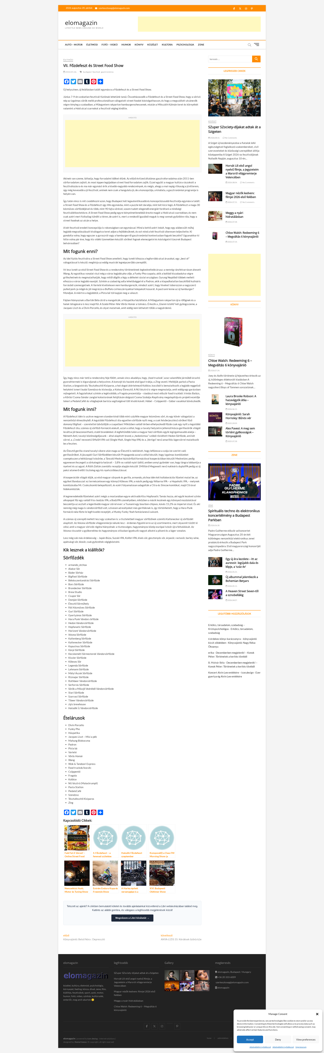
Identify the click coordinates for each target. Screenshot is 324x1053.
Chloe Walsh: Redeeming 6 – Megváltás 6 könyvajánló (242, 234)
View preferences (306, 1039)
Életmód (92, 44)
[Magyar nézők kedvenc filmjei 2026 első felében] (215, 196)
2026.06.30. (215, 525)
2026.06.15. (232, 409)
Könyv (139, 44)
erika (211, 652)
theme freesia (80, 1042)
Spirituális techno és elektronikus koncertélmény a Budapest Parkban (234, 515)
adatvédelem (223, 1038)
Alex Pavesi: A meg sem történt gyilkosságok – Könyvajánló (240, 432)
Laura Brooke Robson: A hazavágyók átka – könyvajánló (241, 400)
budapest (87, 72)
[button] (317, 1014)
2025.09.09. (232, 423)
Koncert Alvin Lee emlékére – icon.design (231, 672)
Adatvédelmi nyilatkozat (260, 1047)
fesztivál (96, 72)
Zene (201, 44)
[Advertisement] (199, 24)
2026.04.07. (232, 600)
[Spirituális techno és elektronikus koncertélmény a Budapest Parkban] (234, 481)
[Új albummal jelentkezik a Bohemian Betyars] (215, 580)
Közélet (152, 44)
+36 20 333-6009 (226, 977)
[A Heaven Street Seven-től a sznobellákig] (215, 594)
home (209, 1038)
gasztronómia (107, 72)
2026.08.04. (232, 182)
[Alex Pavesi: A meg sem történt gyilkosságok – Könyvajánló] (215, 431)
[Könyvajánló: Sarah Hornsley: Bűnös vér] (215, 417)
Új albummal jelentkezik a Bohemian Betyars (242, 579)
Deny (278, 1039)
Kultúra (167, 44)
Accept (250, 1039)
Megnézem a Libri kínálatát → (132, 918)
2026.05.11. (232, 586)
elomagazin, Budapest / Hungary (234, 971)
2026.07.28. (232, 222)
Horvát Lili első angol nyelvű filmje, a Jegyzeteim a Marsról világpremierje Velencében (242, 171)
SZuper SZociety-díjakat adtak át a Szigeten (136, 972)
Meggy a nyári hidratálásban (234, 215)
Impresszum (300, 1047)
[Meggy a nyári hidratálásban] (215, 216)
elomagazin (81, 22)
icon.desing (92, 1038)
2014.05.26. (71, 72)
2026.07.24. (232, 242)
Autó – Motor (74, 44)
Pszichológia (185, 44)
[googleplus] (170, 1023)
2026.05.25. (232, 572)
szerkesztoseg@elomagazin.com (114, 8)
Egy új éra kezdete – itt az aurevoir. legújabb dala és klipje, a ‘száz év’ (242, 563)
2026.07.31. (232, 202)
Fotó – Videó (110, 44)
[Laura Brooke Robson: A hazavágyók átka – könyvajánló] (215, 399)
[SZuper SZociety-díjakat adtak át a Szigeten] (234, 97)
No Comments (231, 138)
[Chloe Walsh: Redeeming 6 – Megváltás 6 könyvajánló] (215, 236)
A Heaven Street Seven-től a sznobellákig (242, 593)
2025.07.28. (232, 441)
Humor (126, 44)
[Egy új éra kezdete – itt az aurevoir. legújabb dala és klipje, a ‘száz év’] (215, 562)
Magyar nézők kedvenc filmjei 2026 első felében (241, 195)
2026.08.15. (215, 138)
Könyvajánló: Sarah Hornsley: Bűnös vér (238, 416)
